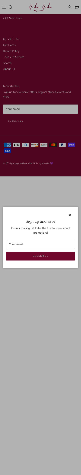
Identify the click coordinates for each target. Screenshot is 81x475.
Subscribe (40, 256)
